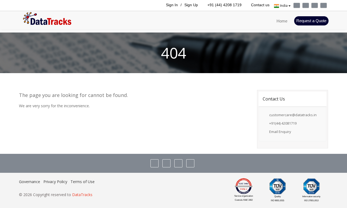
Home (282, 21)
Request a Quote (311, 20)
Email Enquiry (279, 131)
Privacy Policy (55, 181)
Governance (29, 181)
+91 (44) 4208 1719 (224, 5)
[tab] (293, 99)
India (283, 5)
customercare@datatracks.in (293, 114)
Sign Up (191, 5)
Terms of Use (82, 181)
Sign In (171, 5)
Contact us (259, 5)
